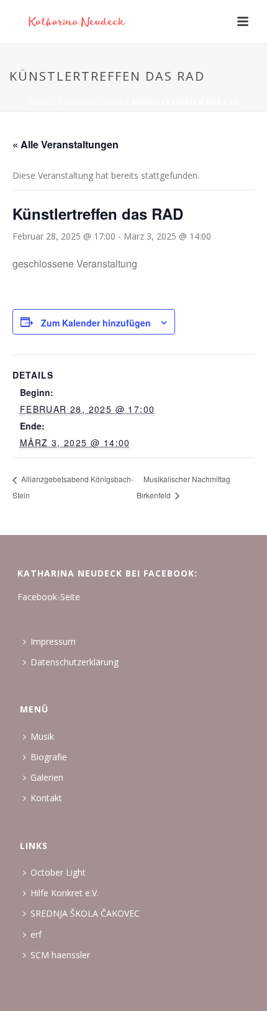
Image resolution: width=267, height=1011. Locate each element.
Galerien (46, 777)
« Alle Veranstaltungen (65, 144)
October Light (58, 872)
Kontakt (46, 798)
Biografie (48, 757)
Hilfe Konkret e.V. (64, 893)
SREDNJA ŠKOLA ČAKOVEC (85, 913)
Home (39, 102)
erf (36, 934)
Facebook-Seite (48, 597)
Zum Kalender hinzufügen (96, 323)
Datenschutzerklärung (74, 662)
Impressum (53, 641)
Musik (42, 736)
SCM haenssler (60, 955)
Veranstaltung (91, 102)
